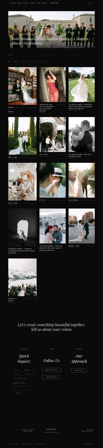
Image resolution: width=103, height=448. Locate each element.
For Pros (44, 3)
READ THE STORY (79, 370)
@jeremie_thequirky (51, 377)
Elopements (25, 61)
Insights (43, 61)
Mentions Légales (41, 443)
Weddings (16, 61)
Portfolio (13, 3)
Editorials (34, 61)
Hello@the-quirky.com (51, 432)
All (9, 61)
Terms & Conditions (27, 443)
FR (92, 3)
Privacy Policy (14, 443)
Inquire (38, 3)
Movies (19, 3)
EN (90, 3)
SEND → (18, 392)
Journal (32, 3)
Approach (26, 3)
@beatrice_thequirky (51, 369)
